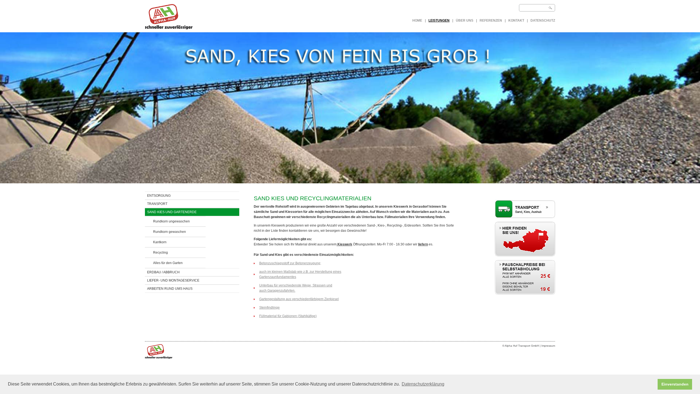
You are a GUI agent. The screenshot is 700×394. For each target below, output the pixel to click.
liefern (423, 244)
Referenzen (491, 20)
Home (417, 20)
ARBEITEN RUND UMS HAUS (169, 289)
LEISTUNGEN (439, 20)
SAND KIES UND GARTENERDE (172, 212)
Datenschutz (542, 20)
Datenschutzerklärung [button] (423, 384)
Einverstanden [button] (675, 384)
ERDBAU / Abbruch (163, 272)
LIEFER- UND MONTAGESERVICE (173, 280)
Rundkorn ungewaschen (171, 221)
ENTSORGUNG (159, 196)
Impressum (548, 345)
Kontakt (516, 20)
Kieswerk (344, 244)
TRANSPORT (157, 204)
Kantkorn (160, 242)
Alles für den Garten (168, 263)
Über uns (464, 20)
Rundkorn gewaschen (169, 232)
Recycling (160, 252)
